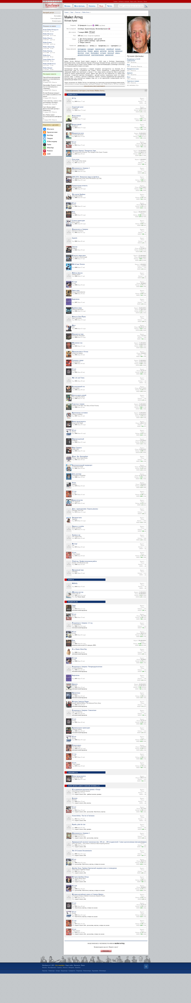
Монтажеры (102, 970)
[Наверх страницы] (145, 966)
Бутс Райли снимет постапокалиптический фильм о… (52, 117)
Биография (57, 16)
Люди (101, 6)
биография (95, 53)
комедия (91, 49)
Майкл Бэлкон (49, 43)
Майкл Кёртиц (49, 51)
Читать (109, 6)
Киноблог (78, 967)
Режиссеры (52, 970)
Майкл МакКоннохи (49, 64)
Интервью (71, 967)
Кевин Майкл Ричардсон (50, 30)
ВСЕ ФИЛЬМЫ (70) (133, 85)
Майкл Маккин (48, 68)
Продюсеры (64, 970)
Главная (115, 1)
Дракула (131, 73)
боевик (90, 51)
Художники (95, 970)
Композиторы (87, 970)
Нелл (131, 77)
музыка (117, 49)
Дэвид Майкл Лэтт (49, 60)
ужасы (117, 53)
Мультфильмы (79, 6)
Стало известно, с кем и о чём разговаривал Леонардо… (52, 102)
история (103, 53)
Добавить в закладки (123, 1)
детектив (103, 51)
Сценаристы (72, 970)
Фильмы (67, 6)
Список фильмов (56, 18)
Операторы (79, 970)
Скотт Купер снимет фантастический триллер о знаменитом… (51, 109)
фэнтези (81, 53)
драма (96, 51)
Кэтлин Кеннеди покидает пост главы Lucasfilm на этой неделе (52, 95)
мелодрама (82, 49)
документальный (84, 55)
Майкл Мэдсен (49, 38)
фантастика (82, 51)
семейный (110, 49)
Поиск (145, 1)
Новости (65, 967)
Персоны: (45, 970)
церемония (109, 55)
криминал (118, 51)
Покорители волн (133, 69)
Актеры (58, 970)
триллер (111, 51)
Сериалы (92, 6)
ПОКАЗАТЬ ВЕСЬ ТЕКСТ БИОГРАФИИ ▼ (94, 86)
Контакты (140, 1)
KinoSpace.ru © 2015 (48, 965)
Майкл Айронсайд (48, 47)
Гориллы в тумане (133, 81)
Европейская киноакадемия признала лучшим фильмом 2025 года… (51, 79)
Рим (134, 65)
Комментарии (56, 21)
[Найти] (146, 6)
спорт (87, 53)
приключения (100, 49)
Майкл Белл (48, 56)
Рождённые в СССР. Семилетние (133, 60)
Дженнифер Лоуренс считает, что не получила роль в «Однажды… (52, 87)
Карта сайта (133, 1)
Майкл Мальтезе (49, 34)
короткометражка (97, 55)
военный (111, 53)
